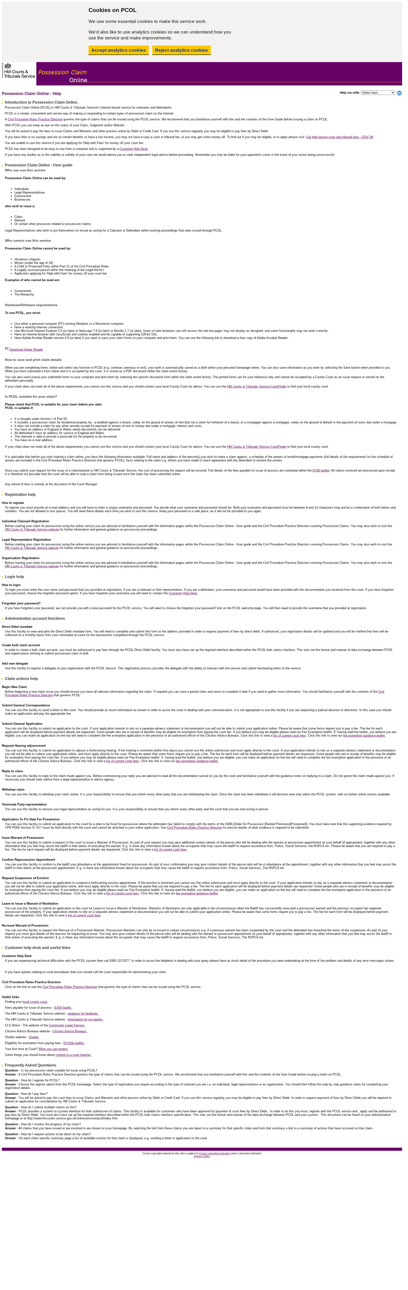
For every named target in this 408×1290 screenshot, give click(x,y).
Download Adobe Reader (26, 349)
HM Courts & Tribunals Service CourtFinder (256, 386)
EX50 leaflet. (63, 1007)
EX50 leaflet (321, 470)
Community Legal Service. (67, 1025)
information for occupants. (85, 1019)
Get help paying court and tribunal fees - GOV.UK (340, 137)
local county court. (35, 1001)
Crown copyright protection (214, 1153)
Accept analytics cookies (118, 50)
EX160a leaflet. (74, 1043)
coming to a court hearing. (73, 1055)
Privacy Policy (202, 1156)
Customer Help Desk (133, 149)
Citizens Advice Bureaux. (70, 1031)
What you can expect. (53, 1049)
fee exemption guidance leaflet (364, 735)
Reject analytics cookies (181, 50)
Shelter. (34, 1037)
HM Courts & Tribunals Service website (32, 529)
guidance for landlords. (83, 1013)
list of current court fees (289, 735)
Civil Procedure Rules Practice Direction (35, 119)
